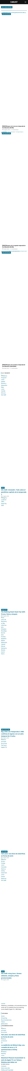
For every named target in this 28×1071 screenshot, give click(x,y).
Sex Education (6, 14)
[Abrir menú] (25, 2)
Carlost (3, 1003)
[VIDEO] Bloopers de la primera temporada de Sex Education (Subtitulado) (13, 365)
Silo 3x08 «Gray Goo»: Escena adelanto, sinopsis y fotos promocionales (11, 976)
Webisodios (4, 1024)
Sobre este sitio (5, 1068)
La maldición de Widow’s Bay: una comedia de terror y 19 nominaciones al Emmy (13, 1047)
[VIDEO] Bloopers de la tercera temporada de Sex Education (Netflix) (13, 127)
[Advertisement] (14, 989)
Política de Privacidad (7, 1070)
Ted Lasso (4, 851)
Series (3, 1016)
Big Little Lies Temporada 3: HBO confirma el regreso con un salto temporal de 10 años (12, 734)
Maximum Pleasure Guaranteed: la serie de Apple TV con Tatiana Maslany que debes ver (13, 1060)
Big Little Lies (5, 729)
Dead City (4, 609)
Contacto (3, 1066)
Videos (3, 1022)
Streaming (4, 1018)
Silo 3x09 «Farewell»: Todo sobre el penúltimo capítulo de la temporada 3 (13, 492)
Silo (3, 487)
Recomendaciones (6, 1020)
